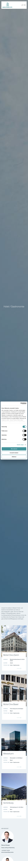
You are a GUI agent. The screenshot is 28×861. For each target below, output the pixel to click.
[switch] (24, 431)
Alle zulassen (14, 448)
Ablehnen (14, 456)
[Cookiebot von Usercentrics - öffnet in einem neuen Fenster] (20, 403)
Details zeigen (20, 444)
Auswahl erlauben (14, 452)
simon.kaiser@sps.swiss (7, 852)
